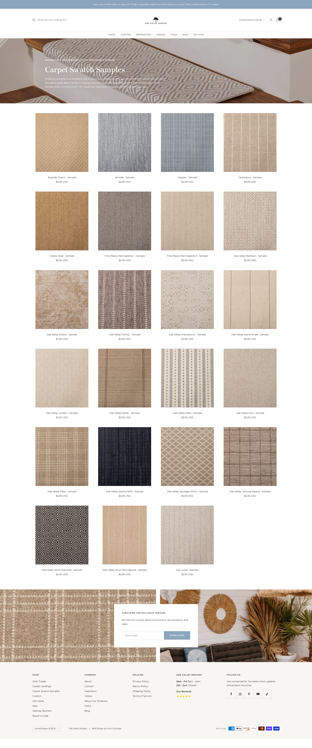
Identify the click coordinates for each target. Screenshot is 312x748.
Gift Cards (38, 701)
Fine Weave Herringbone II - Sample (187, 255)
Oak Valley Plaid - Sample (61, 491)
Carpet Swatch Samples (46, 691)
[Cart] (278, 20)
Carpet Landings (41, 686)
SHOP (112, 34)
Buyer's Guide (40, 715)
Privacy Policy (141, 681)
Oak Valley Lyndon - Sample (62, 413)
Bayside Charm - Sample (62, 177)
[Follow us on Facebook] (231, 694)
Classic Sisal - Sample (62, 255)
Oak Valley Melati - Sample (125, 413)
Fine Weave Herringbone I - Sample (124, 255)
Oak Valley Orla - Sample (250, 413)
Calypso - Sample (187, 177)
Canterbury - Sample (250, 177)
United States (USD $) (250, 20)
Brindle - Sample (124, 177)
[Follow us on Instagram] (240, 694)
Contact (89, 686)
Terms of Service (142, 696)
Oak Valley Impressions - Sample (187, 334)
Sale (34, 705)
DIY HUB (199, 34)
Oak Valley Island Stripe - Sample (250, 334)
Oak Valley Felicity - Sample (124, 334)
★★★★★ (183, 696)
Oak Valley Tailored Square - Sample (250, 491)
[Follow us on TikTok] (266, 694)
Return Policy (140, 686)
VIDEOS (160, 34)
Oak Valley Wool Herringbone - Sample (125, 569)
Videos (88, 696)
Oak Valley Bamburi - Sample (250, 255)
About (87, 681)
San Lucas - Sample (187, 569)
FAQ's (174, 34)
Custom (37, 696)
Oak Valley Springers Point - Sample (187, 491)
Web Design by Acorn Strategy (107, 728)
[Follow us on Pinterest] (249, 694)
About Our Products (96, 701)
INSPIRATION (143, 34)
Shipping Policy (141, 691)
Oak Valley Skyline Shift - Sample (124, 491)
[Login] (270, 20)
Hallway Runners (42, 710)
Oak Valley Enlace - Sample (62, 334)
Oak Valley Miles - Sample (187, 413)
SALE (185, 34)
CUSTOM (126, 34)
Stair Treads (39, 681)
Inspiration (90, 691)
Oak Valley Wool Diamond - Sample (62, 569)
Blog (87, 710)
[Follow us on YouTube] (258, 694)
